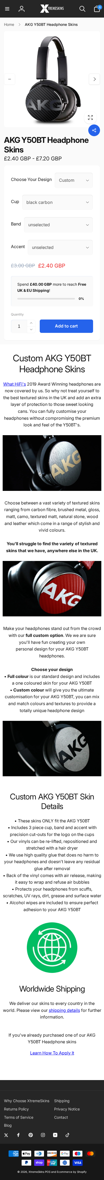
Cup (15, 201)
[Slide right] (94, 79)
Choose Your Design (31, 179)
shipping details (64, 1010)
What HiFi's (14, 384)
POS (47, 1171)
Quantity (17, 314)
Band (16, 224)
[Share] (94, 130)
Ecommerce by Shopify (72, 1171)
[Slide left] (9, 79)
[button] (7, 9)
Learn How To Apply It (52, 1053)
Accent (18, 246)
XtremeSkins (36, 1171)
